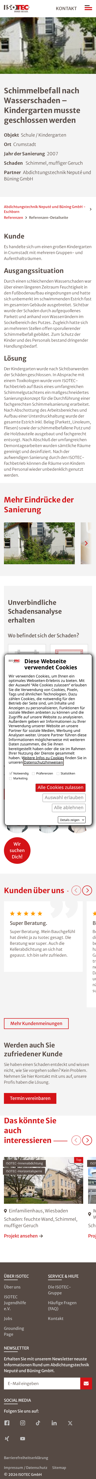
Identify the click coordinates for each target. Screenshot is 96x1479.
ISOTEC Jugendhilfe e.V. (15, 1302)
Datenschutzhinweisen (43, 762)
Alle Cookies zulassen (60, 787)
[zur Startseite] (17, 8)
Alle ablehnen (68, 807)
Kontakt (66, 8)
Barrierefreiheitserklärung (26, 1458)
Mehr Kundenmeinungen (36, 1023)
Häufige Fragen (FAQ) (62, 1305)
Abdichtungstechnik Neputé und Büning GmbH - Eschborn (44, 209)
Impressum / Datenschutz (25, 1467)
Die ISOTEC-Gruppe (59, 1290)
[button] (39, 543)
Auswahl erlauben (64, 797)
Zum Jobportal (17, 848)
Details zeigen (70, 820)
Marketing (20, 778)
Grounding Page (14, 1331)
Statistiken (68, 773)
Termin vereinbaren (30, 1098)
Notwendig (21, 773)
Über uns (12, 1287)
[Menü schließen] (88, 8)
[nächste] (86, 543)
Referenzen (13, 217)
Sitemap (59, 1467)
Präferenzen (44, 773)
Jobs (8, 1318)
